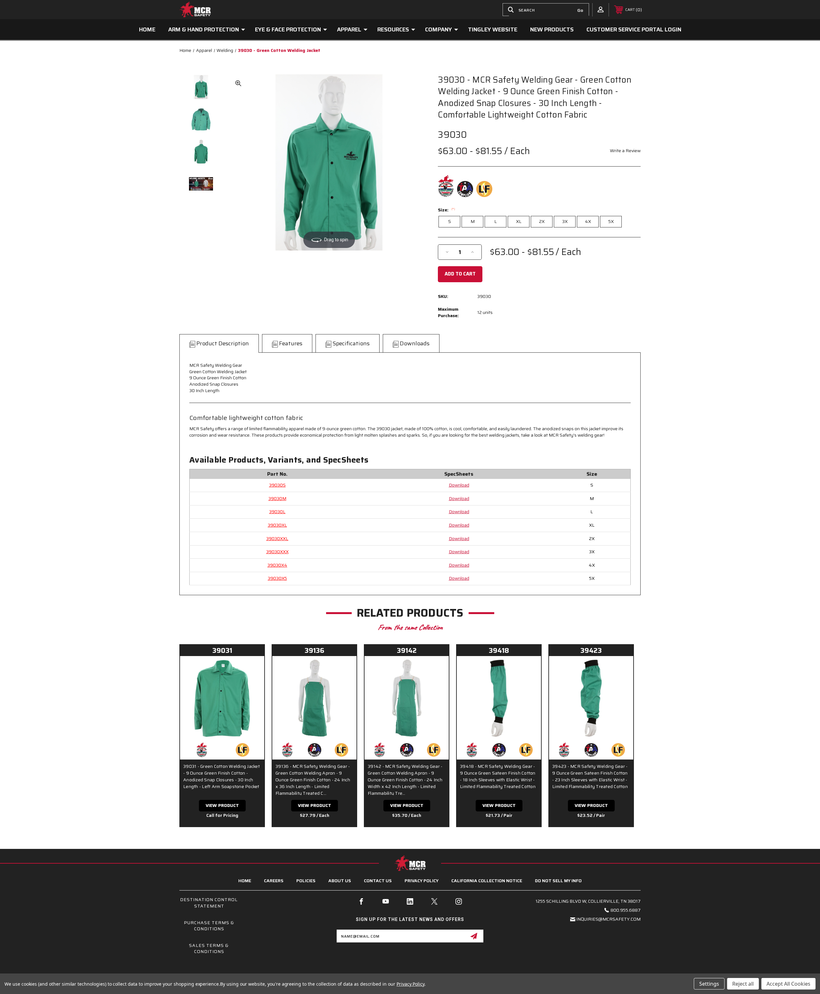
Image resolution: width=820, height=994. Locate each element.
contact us (378, 880)
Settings (709, 983)
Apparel (349, 29)
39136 (314, 650)
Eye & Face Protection (288, 29)
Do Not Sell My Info (558, 880)
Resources (393, 29)
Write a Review (625, 150)
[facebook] (361, 901)
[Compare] (251, 684)
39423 (591, 650)
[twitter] (434, 901)
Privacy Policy (422, 880)
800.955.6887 (626, 910)
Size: (446, 210)
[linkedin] (410, 901)
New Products (552, 29)
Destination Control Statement (209, 902)
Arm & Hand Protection (203, 29)
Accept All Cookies (788, 983)
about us (339, 880)
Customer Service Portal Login (633, 29)
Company (438, 29)
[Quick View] (251, 668)
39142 (407, 650)
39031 (222, 650)
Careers (273, 880)
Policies (306, 880)
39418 (499, 650)
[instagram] (458, 901)
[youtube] (385, 901)
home (244, 880)
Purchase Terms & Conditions (209, 925)
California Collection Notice (486, 880)
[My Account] (601, 9)
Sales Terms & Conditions (209, 948)
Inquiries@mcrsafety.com (608, 919)
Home (147, 29)
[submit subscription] (473, 936)
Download (459, 485)
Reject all (743, 983)
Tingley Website (492, 29)
